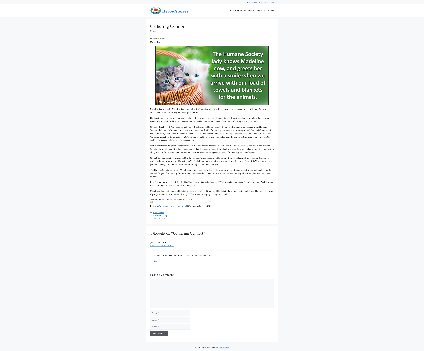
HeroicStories (158, 212)
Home (248, 2)
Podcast (254, 2)
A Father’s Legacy (160, 215)
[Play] (151, 202)
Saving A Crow (159, 218)
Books (266, 2)
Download (182, 205)
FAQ (260, 2)
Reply (156, 261)
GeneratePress (224, 347)
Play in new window (167, 205)
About (272, 2)
